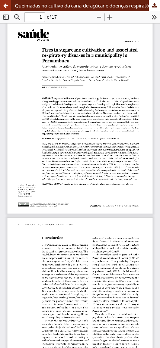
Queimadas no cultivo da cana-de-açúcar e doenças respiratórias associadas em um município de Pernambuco (87, 5)
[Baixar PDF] (154, 5)
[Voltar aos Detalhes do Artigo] (5, 5)
